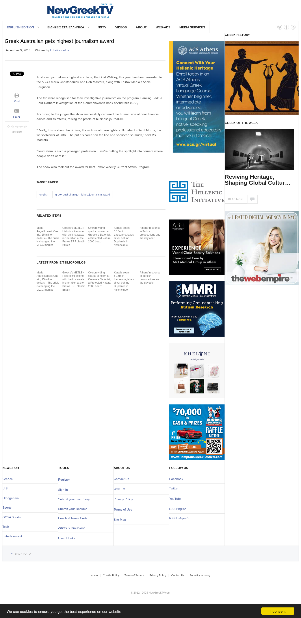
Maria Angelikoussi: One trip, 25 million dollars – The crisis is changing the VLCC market (48, 236)
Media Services (192, 27)
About (141, 27)
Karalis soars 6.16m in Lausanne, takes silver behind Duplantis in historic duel (124, 236)
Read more (236, 199)
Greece (7, 479)
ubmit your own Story (75, 499)
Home (94, 575)
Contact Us (121, 479)
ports (7, 507)
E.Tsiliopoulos (59, 50)
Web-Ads (163, 27)
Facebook (176, 479)
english (43, 194)
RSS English (177, 509)
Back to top (23, 553)
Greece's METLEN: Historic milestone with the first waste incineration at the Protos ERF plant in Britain (73, 236)
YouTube (175, 498)
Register (64, 479)
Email (16, 117)
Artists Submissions (71, 528)
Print (17, 101)
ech (6, 526)
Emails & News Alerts (72, 518)
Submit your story (200, 575)
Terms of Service (134, 575)
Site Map (120, 519)
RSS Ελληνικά (179, 518)
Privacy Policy (123, 499)
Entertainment (12, 536)
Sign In (63, 489)
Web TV (119, 489)
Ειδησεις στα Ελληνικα (65, 27)
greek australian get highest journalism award (82, 194)
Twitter (173, 488)
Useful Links (66, 538)
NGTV (102, 27)
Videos (121, 27)
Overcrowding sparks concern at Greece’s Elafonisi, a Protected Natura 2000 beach (99, 234)
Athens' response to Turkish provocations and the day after (150, 233)
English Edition (20, 27)
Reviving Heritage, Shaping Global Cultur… (258, 179)
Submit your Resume (72, 509)
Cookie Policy (111, 575)
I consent (278, 611)
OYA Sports (13, 517)
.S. (6, 488)
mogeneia (12, 498)
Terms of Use (123, 509)
